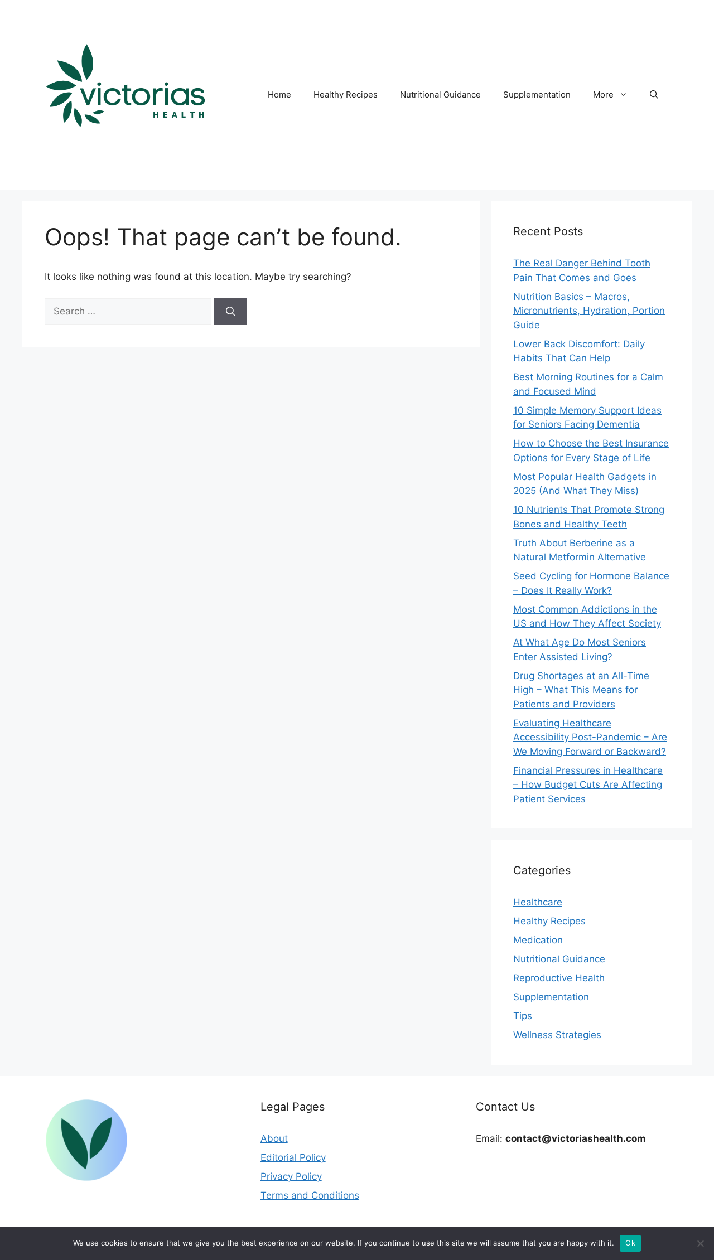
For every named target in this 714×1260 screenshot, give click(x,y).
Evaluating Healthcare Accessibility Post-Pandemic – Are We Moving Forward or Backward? (590, 737)
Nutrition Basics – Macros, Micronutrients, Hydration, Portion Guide (589, 311)
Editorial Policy (293, 1157)
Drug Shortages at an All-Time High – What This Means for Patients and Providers (581, 690)
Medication (538, 940)
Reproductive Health (559, 977)
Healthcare (537, 902)
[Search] (230, 311)
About (274, 1138)
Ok (630, 1242)
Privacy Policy (291, 1176)
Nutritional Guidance (440, 94)
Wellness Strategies (557, 1034)
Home (279, 94)
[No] (700, 1243)
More (603, 94)
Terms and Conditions (309, 1195)
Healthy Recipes (345, 94)
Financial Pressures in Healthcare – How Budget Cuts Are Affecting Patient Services (588, 785)
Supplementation (537, 94)
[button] (654, 95)
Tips (522, 1015)
